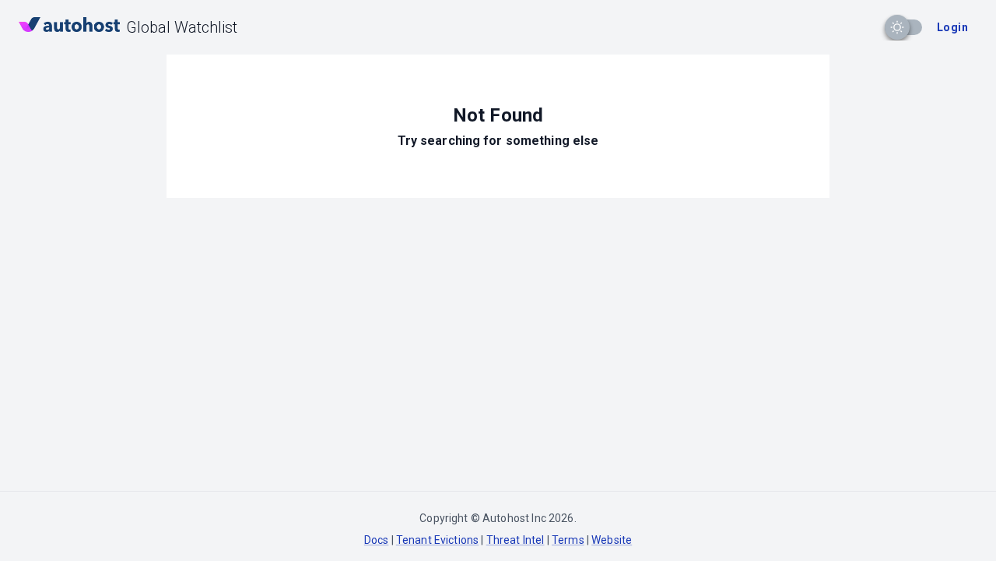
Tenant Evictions (437, 540)
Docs (376, 540)
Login (952, 27)
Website (611, 540)
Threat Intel (515, 540)
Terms (568, 540)
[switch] (897, 27)
